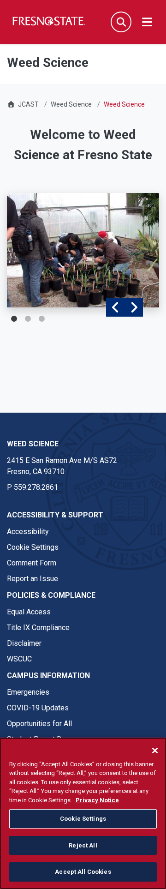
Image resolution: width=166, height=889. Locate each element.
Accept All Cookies (83, 871)
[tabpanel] (83, 250)
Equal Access (29, 611)
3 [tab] (41, 319)
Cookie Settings (33, 547)
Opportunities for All (39, 723)
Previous (115, 307)
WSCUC (19, 659)
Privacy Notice (97, 800)
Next (134, 307)
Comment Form (31, 563)
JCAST (28, 104)
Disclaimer (24, 643)
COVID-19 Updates (38, 707)
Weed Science (71, 104)
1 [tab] (13, 319)
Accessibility (28, 531)
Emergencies (28, 692)
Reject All (83, 845)
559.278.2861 (36, 487)
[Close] (155, 750)
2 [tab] (27, 319)
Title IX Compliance (38, 627)
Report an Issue (32, 578)
